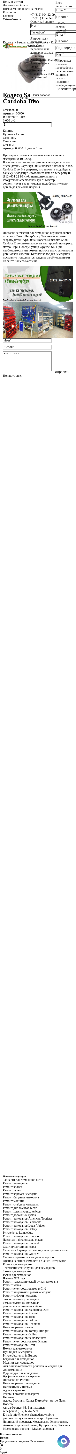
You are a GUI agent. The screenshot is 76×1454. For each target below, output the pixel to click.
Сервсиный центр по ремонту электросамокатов (35, 1250)
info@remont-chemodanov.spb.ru (23, 180)
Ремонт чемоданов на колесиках (24, 1338)
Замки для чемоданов (17, 1271)
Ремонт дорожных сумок (19, 1215)
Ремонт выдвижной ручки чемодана (27, 1292)
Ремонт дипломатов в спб (20, 1208)
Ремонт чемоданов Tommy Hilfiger (25, 1330)
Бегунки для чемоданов (18, 1359)
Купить (8, 130)
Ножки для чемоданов (18, 1348)
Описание (9, 141)
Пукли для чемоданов (17, 1352)
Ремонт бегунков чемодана (21, 1197)
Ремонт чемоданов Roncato (21, 1236)
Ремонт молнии (13, 1201)
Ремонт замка (12, 1285)
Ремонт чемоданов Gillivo (20, 1334)
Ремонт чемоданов (15, 1183)
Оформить (37, 1441)
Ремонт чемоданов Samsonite (22, 1222)
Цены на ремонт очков (18, 1327)
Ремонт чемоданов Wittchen (21, 1253)
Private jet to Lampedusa (18, 1232)
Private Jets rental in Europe (20, 1355)
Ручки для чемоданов (17, 1275)
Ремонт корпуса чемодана (20, 1193)
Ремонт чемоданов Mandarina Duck (26, 1309)
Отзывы (8, 144)
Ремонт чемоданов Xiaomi (20, 1313)
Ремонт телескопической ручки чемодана (30, 1281)
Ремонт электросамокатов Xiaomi (25, 1341)
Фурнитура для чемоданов (20, 1373)
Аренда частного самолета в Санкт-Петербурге (34, 1260)
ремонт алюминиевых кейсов (22, 1306)
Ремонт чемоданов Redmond (22, 1323)
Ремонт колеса (12, 1186)
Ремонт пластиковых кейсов (22, 1211)
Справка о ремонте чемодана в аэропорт (30, 1257)
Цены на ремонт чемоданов (21, 1383)
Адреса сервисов (14, 1390)
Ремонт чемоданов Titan (19, 1316)
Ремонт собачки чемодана (20, 1295)
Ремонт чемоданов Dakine (20, 1320)
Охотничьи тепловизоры (19, 1246)
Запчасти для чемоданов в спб (23, 1179)
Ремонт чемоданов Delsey (20, 1229)
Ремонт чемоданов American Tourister (27, 1218)
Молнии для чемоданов (18, 1362)
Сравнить (9, 137)
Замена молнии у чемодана (21, 1299)
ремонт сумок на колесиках (21, 1302)
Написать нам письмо (17, 1386)
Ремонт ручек (12, 1190)
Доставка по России (16, 1379)
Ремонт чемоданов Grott (19, 1345)
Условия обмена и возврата (21, 1393)
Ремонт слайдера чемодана (21, 1204)
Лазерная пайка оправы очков (23, 1239)
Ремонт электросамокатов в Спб (24, 1288)
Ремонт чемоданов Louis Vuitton (24, 1225)
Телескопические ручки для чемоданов (29, 1267)
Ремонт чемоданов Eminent (21, 1243)
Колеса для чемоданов (17, 1264)
